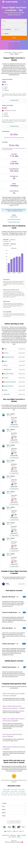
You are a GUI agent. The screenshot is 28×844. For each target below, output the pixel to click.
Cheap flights (8, 52)
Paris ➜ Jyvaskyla (5, 793)
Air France (6, 352)
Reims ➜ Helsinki (14, 791)
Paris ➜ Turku (10, 794)
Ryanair (5, 361)
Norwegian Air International (10, 381)
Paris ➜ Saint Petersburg (20, 793)
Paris (21, 52)
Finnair (5, 348)
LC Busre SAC (7, 394)
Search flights (14, 100)
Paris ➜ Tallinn (16, 794)
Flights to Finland (14, 216)
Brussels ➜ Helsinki (6, 789)
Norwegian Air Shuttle (8, 373)
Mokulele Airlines (7, 369)
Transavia (6, 377)
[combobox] (14, 21)
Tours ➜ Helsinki (21, 791)
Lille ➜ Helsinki (21, 789)
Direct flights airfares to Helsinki (14, 219)
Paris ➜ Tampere (24, 794)
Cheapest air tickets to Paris (14, 222)
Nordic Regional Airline (9, 357)
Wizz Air (5, 365)
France (15, 52)
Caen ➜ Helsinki (14, 789)
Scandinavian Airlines (8, 386)
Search (14, 37)
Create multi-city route (14, 41)
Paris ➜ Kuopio (12, 793)
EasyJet (5, 390)
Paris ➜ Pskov (4, 794)
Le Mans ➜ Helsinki (6, 791)
